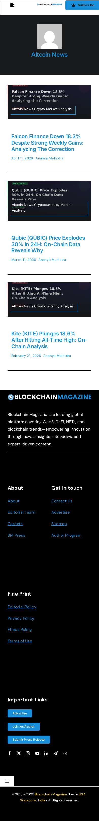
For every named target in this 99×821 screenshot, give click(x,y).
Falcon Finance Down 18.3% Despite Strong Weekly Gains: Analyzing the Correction (47, 142)
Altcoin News (49, 54)
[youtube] (37, 753)
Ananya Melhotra (49, 158)
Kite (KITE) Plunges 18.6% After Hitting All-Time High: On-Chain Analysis (49, 339)
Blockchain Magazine (51, 794)
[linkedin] (46, 753)
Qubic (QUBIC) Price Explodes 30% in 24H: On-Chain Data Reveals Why (48, 244)
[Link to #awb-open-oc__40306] (12, 5)
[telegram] (56, 753)
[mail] (65, 753)
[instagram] (28, 753)
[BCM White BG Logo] (49, 5)
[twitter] (19, 753)
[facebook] (10, 753)
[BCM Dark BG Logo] (49, 395)
